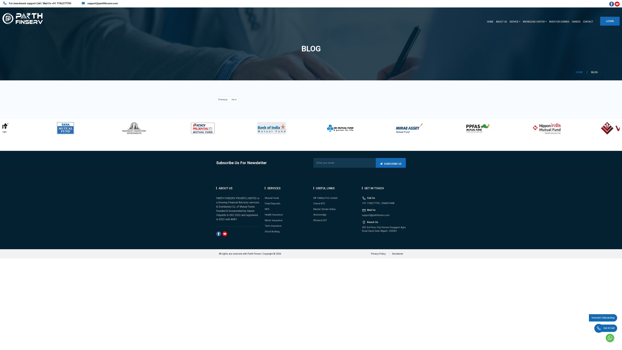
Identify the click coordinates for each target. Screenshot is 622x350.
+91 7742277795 (61, 3)
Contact (588, 21)
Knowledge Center (534, 21)
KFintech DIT (320, 220)
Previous (223, 99)
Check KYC (319, 203)
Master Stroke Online (324, 209)
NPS (267, 209)
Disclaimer (397, 253)
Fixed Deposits (272, 203)
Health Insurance (274, 214)
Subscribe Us (393, 163)
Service (514, 21)
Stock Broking (272, 231)
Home (490, 21)
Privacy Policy (378, 253)
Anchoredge (319, 214)
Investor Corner (559, 21)
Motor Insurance (273, 220)
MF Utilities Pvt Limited (325, 198)
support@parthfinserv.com (102, 3)
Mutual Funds (272, 198)
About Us (501, 21)
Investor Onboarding (603, 318)
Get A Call (609, 328)
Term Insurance (273, 225)
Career (576, 21)
